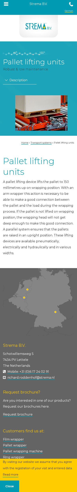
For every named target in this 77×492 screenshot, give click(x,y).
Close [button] (9, 486)
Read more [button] (10, 474)
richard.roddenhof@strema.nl (31, 377)
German (69, 11)
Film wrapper (13, 439)
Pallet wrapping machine (23, 451)
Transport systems (41, 142)
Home (24, 142)
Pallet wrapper (15, 445)
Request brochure (18, 414)
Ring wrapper (13, 457)
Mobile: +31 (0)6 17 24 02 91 (28, 372)
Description (18, 80)
